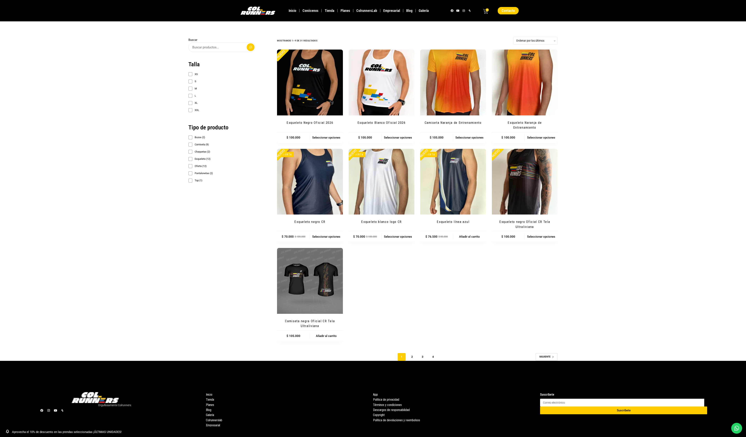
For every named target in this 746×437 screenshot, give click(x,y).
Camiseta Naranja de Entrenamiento (453, 123)
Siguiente (545, 356)
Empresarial (391, 11)
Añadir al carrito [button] (469, 236)
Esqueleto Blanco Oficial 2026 (381, 123)
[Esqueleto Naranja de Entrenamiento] (525, 82)
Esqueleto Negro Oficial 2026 (310, 123)
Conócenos (310, 11)
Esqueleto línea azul (453, 222)
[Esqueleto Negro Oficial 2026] (310, 82)
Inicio (292, 11)
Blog (409, 11)
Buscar (192, 40)
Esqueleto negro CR (309, 222)
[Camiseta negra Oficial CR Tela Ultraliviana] (310, 281)
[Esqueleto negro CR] (310, 182)
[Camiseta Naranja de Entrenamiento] (453, 82)
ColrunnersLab (366, 11)
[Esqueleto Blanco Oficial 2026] (382, 82)
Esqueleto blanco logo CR (381, 222)
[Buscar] (250, 47)
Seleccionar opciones (326, 137)
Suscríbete (547, 394)
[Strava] (469, 10)
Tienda (329, 11)
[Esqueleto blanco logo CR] (382, 182)
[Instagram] (463, 10)
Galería (424, 11)
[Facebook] (452, 10)
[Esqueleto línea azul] (453, 182)
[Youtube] (457, 10)
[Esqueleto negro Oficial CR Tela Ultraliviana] (525, 182)
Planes (345, 11)
